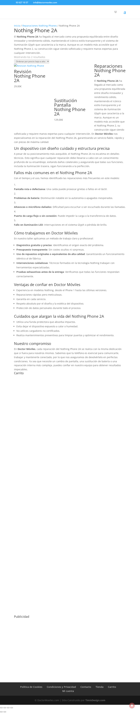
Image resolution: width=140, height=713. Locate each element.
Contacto (85, 686)
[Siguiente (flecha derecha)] (4, 711)
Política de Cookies (31, 686)
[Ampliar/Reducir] (1, 707)
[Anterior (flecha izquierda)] (1, 711)
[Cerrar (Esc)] (11, 707)
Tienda (99, 686)
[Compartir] (8, 707)
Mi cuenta (68, 691)
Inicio (17, 25)
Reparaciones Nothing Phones (39, 25)
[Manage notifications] (132, 705)
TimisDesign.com (95, 700)
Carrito (112, 686)
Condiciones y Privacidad (61, 686)
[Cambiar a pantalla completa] (4, 707)
